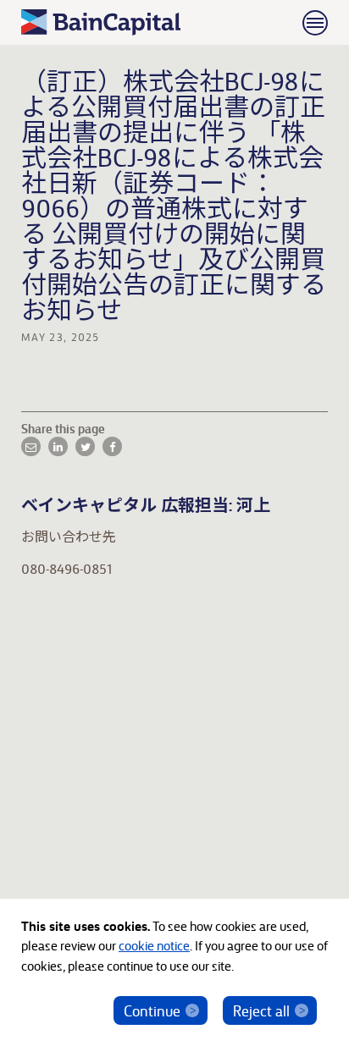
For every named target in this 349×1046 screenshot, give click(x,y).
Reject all (261, 1010)
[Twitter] (85, 446)
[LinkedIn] (58, 446)
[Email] (31, 446)
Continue (152, 1010)
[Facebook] (112, 446)
